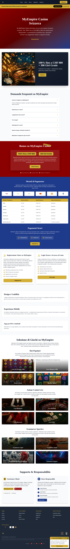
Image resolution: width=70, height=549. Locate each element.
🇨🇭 (33, 543)
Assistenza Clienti (56, 513)
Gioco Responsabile (57, 515)
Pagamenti (35, 2)
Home (21, 2)
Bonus (30, 2)
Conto (20, 515)
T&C (54, 517)
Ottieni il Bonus (59, 546)
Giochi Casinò (22, 519)
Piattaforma (38, 513)
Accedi (3, 517)
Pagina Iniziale (22, 513)
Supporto (42, 2)
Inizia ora (42, 74)
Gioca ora (64, 2)
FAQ (37, 519)
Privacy (3, 519)
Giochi (25, 2)
